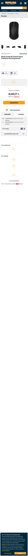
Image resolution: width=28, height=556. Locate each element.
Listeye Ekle (7, 114)
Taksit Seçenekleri (15, 110)
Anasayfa (3, 13)
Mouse (16, 13)
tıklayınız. (7, 120)
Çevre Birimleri (10, 13)
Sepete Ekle (14, 103)
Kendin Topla (13, 10)
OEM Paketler (5, 10)
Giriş (17, 183)
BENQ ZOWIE (23, 53)
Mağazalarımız (22, 10)
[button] (2, 3)
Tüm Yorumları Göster (14, 180)
